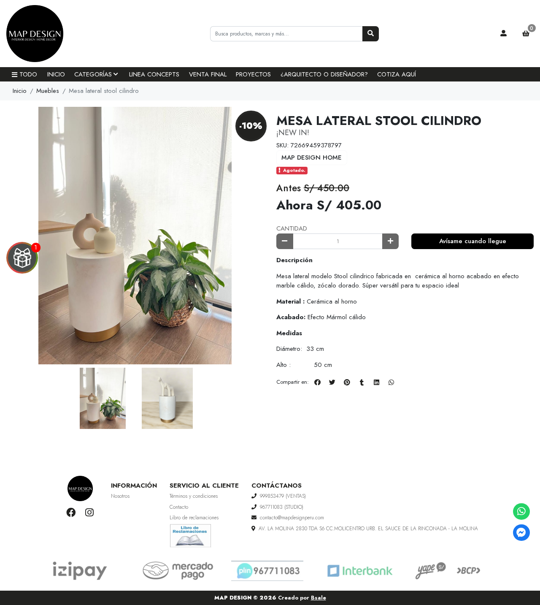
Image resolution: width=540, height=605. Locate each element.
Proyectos (253, 74)
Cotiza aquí (396, 74)
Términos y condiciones (194, 496)
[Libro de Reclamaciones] (191, 535)
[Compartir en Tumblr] (361, 382)
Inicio (56, 74)
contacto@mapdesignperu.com (292, 517)
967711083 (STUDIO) (281, 507)
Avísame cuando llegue (472, 241)
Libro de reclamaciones (194, 517)
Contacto (179, 507)
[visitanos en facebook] (71, 513)
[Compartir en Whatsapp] (391, 382)
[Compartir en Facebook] (317, 382)
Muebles (47, 90)
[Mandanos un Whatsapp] (521, 511)
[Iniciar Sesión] (503, 33)
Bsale (318, 598)
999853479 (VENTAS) (283, 496)
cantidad (291, 228)
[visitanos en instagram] (89, 513)
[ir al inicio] (80, 488)
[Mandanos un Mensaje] (521, 532)
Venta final (208, 74)
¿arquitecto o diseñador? (324, 74)
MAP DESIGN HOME (311, 157)
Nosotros (120, 496)
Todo (28, 74)
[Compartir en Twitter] (332, 382)
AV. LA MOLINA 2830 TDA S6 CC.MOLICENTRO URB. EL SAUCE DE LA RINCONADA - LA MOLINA (368, 528)
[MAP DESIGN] (48, 33)
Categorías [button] (93, 74)
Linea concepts (154, 74)
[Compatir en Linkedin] (376, 382)
